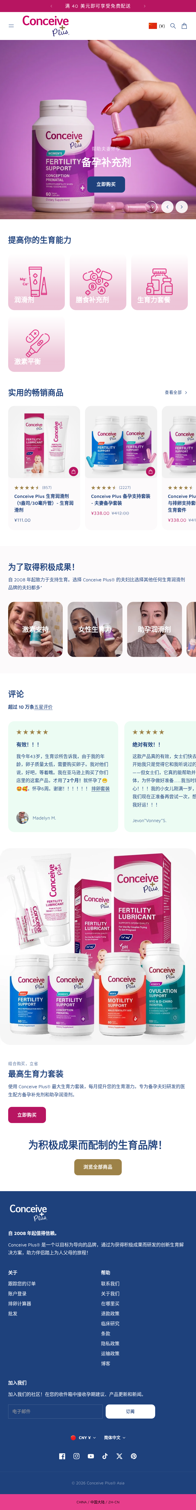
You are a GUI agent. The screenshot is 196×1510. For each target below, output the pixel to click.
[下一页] (144, 6)
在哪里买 (110, 1303)
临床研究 (110, 1323)
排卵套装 (100, 788)
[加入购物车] (73, 471)
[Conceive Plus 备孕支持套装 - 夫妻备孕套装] (121, 442)
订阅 (130, 1411)
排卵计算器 (19, 1303)
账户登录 (17, 1293)
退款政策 (110, 1313)
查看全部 (173, 392)
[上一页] (51, 6)
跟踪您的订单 (22, 1283)
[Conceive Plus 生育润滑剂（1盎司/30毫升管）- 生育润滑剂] (44, 442)
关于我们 (110, 1293)
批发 (12, 1313)
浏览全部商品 (97, 1167)
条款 (105, 1333)
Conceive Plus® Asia (106, 1483)
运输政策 (110, 1353)
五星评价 (43, 707)
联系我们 (110, 1283)
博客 (105, 1363)
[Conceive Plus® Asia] (45, 26)
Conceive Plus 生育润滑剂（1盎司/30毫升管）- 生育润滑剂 (44, 503)
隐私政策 (110, 1343)
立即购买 (27, 1115)
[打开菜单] (11, 26)
